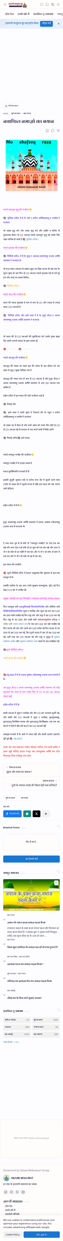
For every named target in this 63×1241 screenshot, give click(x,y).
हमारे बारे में (10, 1210)
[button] (4, 4)
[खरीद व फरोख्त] (17, 1020)
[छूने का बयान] (10, 798)
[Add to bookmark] (56, 882)
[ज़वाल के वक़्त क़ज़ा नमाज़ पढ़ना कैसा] (31, 895)
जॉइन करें (46, 24)
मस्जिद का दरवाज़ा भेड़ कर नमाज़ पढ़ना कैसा (29, 981)
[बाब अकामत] (46, 1035)
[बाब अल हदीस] (24, 957)
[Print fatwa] (23, 1192)
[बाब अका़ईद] (11, 991)
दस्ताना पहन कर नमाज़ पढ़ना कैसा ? (25, 964)
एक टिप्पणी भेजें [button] (32, 859)
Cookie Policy (13, 1234)
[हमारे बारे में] (23, 14)
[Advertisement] (31, 63)
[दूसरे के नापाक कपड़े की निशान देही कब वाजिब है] (31, 783)
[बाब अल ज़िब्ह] (13, 957)
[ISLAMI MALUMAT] (18, 4)
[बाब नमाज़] (25, 798)
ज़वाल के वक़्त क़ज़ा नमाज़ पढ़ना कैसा (26, 922)
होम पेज (8, 1206)
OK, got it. (41, 1234)
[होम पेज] (9, 14)
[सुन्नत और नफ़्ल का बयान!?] (31, 770)
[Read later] (47, 130)
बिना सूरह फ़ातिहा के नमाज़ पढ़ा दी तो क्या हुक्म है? (32, 947)
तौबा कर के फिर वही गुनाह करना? (24, 998)
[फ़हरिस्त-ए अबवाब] (43, 14)
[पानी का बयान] (46, 1027)
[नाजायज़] (17, 1027)
